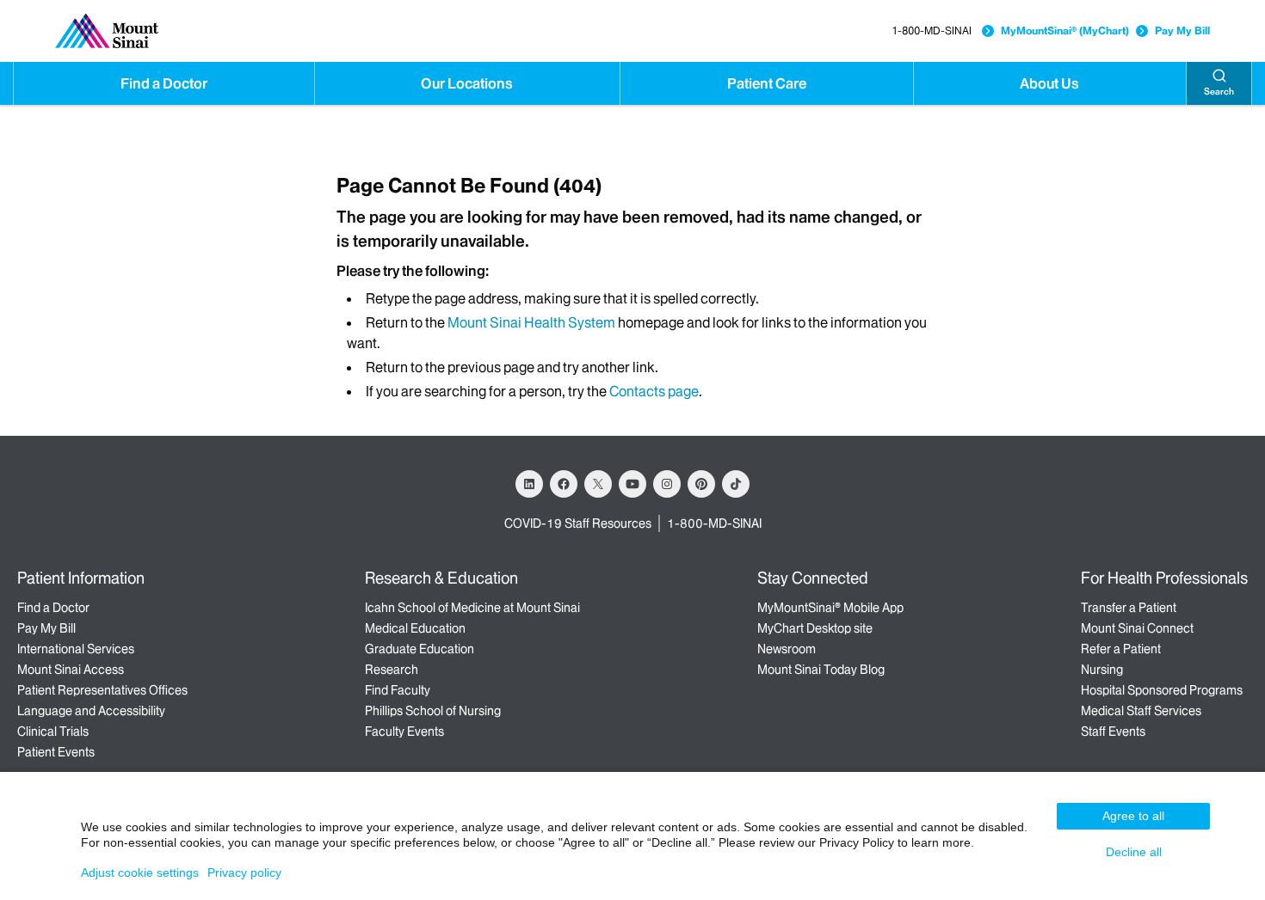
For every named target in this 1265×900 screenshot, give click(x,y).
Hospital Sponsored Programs (1162, 690)
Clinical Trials (53, 731)
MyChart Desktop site (815, 628)
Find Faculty (397, 690)
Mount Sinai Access (70, 669)
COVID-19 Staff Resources (577, 523)
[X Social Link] (598, 484)
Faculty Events (404, 731)
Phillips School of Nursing (433, 711)
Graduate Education (419, 649)
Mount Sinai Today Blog (821, 669)
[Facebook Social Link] (563, 484)
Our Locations (467, 83)
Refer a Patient (1121, 649)
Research (391, 669)
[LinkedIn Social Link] (529, 484)
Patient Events (56, 752)
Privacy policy (244, 872)
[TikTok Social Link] (736, 484)
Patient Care (766, 83)
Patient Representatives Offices (102, 690)
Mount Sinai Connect (1137, 628)
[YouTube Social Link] (632, 484)
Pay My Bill (1182, 30)
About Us (1049, 83)
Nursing (1102, 669)
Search (1219, 91)
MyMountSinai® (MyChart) (1065, 30)
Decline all (1134, 852)
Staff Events (1113, 731)
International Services (75, 649)
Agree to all (1133, 816)
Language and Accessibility (91, 711)
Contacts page (654, 391)
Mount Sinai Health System (531, 322)
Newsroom (786, 649)
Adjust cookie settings (140, 872)
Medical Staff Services (1141, 711)
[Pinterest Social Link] (701, 484)
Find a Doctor (163, 83)
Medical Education (415, 628)
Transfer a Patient (1128, 607)
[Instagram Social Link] (667, 484)
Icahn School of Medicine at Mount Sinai (472, 607)
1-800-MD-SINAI (932, 30)
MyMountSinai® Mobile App (830, 607)
